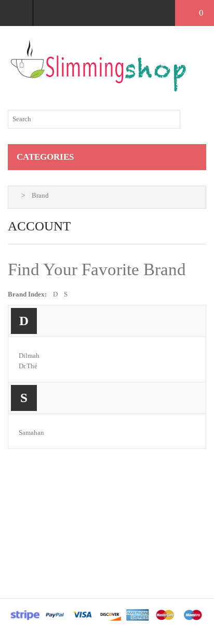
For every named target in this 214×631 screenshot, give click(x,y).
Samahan (31, 432)
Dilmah (29, 355)
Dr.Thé (28, 366)
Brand (40, 195)
